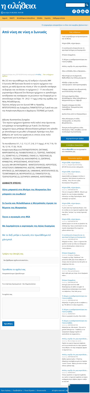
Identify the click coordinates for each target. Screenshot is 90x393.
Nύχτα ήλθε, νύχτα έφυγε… (71, 43)
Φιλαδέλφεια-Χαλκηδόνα (26, 18)
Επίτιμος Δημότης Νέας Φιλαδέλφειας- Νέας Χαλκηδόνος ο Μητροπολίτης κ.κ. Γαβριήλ (74, 98)
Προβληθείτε (17, 390)
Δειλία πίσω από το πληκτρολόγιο (74, 114)
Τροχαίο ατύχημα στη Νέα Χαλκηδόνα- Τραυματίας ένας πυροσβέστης (72, 107)
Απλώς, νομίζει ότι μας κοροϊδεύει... (75, 66)
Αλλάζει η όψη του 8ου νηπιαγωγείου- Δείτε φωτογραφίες (74, 83)
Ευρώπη (48, 18)
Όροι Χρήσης (6, 390)
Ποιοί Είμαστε (29, 390)
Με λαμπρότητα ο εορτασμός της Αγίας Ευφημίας (28, 225)
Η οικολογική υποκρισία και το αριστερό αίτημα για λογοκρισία (73, 49)
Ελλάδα (39, 18)
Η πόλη (38, 74)
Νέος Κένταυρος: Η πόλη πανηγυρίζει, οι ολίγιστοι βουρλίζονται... (71, 121)
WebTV (12, 18)
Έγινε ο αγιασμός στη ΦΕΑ (16, 216)
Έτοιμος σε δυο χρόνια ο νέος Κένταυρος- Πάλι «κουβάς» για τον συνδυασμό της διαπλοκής (74, 129)
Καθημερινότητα (59, 18)
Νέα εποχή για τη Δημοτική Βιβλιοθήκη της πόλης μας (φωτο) (74, 77)
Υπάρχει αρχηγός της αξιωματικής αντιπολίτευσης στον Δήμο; (74, 90)
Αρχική (4, 18)
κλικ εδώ (69, 149)
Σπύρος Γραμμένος (68, 55)
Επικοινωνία (41, 390)
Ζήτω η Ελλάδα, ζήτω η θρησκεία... (74, 71)
